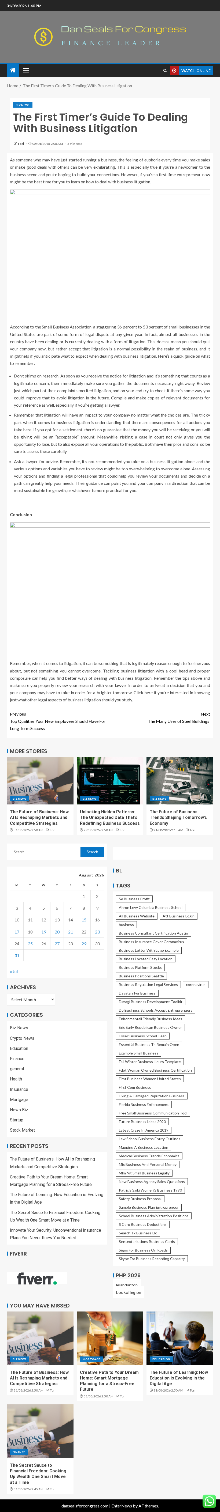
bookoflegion (128, 1292)
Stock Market (22, 1130)
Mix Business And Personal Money (148, 1164)
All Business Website (137, 916)
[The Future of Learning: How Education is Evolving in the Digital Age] (179, 1338)
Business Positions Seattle (141, 976)
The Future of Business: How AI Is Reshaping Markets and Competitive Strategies (39, 817)
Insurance (19, 1089)
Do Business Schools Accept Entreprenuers (155, 1010)
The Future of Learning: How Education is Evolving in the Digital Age (179, 1378)
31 (16, 955)
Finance (17, 1058)
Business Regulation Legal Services (148, 984)
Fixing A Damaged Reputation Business (152, 1096)
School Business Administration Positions (154, 1216)
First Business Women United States (150, 1078)
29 (84, 943)
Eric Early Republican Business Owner (150, 1027)
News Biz (19, 1109)
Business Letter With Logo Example (149, 950)
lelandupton (127, 1284)
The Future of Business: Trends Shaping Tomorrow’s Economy (178, 817)
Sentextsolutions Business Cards (147, 1241)
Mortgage (19, 1099)
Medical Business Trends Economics (149, 1156)
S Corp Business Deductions (143, 1224)
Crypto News (22, 1038)
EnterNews (121, 1505)
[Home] (13, 70)
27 (57, 943)
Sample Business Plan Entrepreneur (149, 1207)
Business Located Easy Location (146, 959)
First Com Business (135, 1087)
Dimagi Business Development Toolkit (150, 1001)
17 (16, 931)
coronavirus (196, 984)
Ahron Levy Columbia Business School (150, 907)
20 (57, 931)
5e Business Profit (134, 899)
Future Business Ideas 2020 (142, 1121)
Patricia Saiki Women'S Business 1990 (150, 1190)
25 (30, 943)
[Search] (165, 70)
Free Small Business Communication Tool (153, 1113)
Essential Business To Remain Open (149, 1044)
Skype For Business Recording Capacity (152, 1258)
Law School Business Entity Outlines (149, 1138)
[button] (25, 70)
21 (70, 931)
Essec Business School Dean (143, 1036)
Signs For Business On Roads (143, 1250)
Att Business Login (179, 916)
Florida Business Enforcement (144, 1104)
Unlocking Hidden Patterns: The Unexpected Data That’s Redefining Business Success (110, 817)
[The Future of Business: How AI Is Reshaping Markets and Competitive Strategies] (40, 780)
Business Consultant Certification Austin (153, 933)
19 (43, 931)
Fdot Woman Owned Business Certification (155, 1070)
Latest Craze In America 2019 (143, 1130)
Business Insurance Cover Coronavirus (151, 941)
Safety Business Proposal (140, 1198)
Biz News (23, 105)
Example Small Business (138, 1053)
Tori (20, 144)
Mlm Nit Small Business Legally (144, 1173)
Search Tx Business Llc (138, 1233)
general (17, 1068)
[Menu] (25, 70)
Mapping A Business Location (143, 1147)
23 (97, 931)
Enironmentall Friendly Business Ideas (150, 1018)
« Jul (14, 971)
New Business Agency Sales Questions (152, 1181)
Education (19, 1048)
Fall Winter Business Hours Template (150, 1061)
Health (16, 1079)
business (126, 924)
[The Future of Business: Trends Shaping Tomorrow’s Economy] (179, 780)
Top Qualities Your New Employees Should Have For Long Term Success (57, 721)
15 (84, 919)
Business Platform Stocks (140, 967)
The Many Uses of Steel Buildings (179, 717)
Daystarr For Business (137, 993)
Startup (16, 1119)
